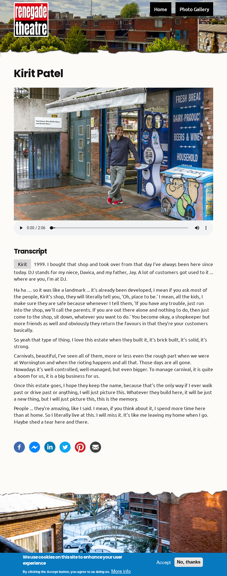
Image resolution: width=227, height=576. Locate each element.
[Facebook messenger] (34, 446)
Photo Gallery (194, 9)
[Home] (31, 19)
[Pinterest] (80, 446)
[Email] (95, 446)
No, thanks (188, 562)
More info (121, 571)
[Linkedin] (49, 446)
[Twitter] (65, 446)
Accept (163, 562)
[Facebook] (19, 446)
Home (160, 9)
